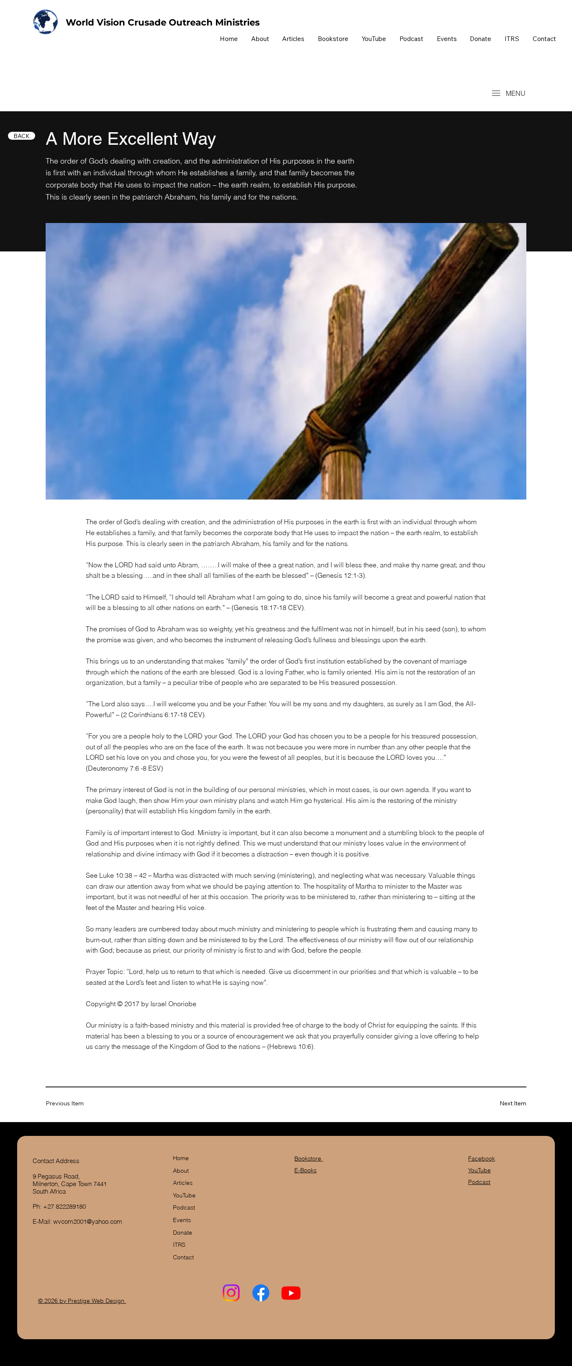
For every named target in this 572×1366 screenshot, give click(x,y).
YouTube (184, 1195)
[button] (333, 38)
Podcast (184, 1207)
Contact (183, 1257)
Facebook (481, 1158)
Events (182, 1220)
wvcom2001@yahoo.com (87, 1221)
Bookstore (308, 1158)
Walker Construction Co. (94, 93)
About (181, 1170)
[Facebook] (261, 1292)
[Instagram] (231, 1292)
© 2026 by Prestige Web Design (82, 1300)
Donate (182, 1232)
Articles (183, 1183)
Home (181, 1158)
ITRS (179, 1244)
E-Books (305, 1170)
